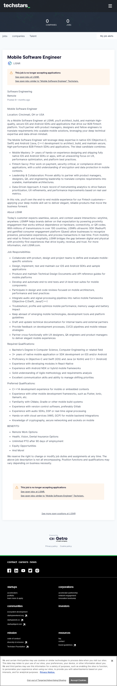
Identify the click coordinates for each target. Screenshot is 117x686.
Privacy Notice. (47, 672)
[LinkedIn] (17, 572)
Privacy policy (51, 546)
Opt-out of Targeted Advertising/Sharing (46, 680)
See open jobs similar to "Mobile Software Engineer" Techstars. (47, 81)
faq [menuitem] (59, 639)
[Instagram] (38, 572)
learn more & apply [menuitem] (15, 598)
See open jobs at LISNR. (27, 77)
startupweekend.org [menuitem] (15, 615)
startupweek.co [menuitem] (13, 620)
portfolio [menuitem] (10, 596)
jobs (4, 36)
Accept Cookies (78, 680)
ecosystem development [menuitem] (17, 612)
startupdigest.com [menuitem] (14, 624)
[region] (58, 671)
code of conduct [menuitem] (13, 639)
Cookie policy (66, 546)
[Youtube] (24, 572)
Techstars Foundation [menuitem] (16, 647)
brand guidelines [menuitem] (65, 645)
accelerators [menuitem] (12, 593)
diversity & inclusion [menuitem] (15, 642)
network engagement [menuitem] (67, 596)
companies (18, 36)
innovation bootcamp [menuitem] (67, 598)
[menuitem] (110, 6)
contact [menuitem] (61, 641)
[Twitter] (31, 572)
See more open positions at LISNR (59, 513)
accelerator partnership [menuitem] (68, 593)
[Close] (112, 660)
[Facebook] (10, 572)
